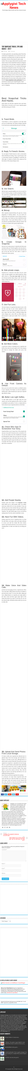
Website (3, 873)
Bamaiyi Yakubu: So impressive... (12, 1037)
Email (3, 868)
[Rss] (14, 1067)
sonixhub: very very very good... (12, 1057)
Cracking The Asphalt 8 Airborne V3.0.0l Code (11, 834)
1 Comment (12, 51)
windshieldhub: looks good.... (11, 1047)
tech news (5, 51)
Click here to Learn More (12, 992)
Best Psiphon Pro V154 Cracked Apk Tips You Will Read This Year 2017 (17, 838)
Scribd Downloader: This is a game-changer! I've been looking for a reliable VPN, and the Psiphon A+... (16, 1054)
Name (3, 863)
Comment (4, 849)
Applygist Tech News (14, 5)
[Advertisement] (14, 26)
